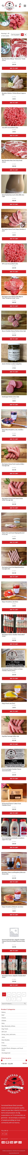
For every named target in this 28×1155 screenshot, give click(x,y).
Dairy (3, 1023)
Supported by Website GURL (14, 1153)
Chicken (4, 1020)
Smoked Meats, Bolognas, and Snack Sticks (12, 1049)
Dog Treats (5, 1029)
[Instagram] (6, 1133)
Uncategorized (6, 1053)
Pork (3, 1043)
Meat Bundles (6, 1040)
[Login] (16, 6)
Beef (3, 1015)
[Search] (3, 6)
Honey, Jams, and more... (9, 1034)
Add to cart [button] (14, 68)
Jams (3, 1037)
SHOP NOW (4, 26)
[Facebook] (2, 1133)
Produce (4, 1045)
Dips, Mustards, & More (8, 1026)
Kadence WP (23, 1150)
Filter (25, 1063)
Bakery (4, 1012)
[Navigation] (25, 6)
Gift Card (4, 1031)
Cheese (4, 1018)
